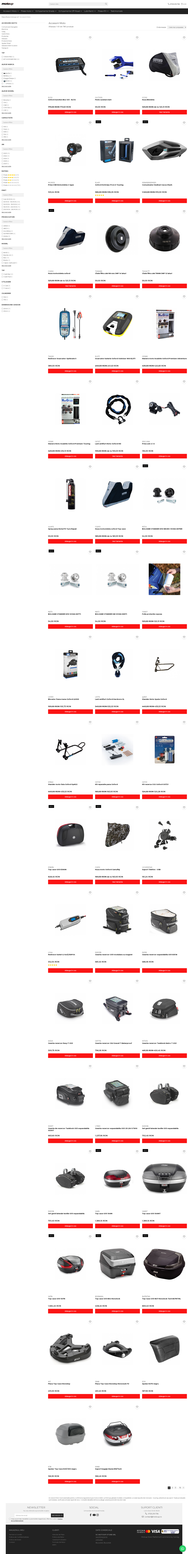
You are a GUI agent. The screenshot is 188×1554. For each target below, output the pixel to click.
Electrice (5, 29)
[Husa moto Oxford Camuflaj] (117, 835)
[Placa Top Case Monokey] (70, 1349)
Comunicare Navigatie (10, 27)
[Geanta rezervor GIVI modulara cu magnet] (117, 920)
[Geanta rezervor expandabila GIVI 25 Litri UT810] (117, 1093)
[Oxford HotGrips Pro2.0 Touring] (117, 150)
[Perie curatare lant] (117, 65)
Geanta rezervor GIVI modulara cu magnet (113, 955)
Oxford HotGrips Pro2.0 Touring (109, 185)
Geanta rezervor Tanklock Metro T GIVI (159, 1043)
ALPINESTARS (8, 233)
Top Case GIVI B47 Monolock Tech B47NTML (161, 1299)
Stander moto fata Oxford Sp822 (62, 784)
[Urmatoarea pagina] (183, 1487)
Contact (12, 1542)
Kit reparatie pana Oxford (106, 784)
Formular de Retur (58, 1542)
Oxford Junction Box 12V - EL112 (62, 100)
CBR (5, 105)
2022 (5, 156)
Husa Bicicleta (148, 100)
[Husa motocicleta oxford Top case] (117, 494)
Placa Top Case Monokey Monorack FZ (112, 1384)
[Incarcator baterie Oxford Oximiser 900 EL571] (117, 324)
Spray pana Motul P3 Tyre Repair (62, 529)
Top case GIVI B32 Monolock (107, 1299)
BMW (7, 81)
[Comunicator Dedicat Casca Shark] (164, 150)
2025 (5, 161)
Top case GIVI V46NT (151, 1213)
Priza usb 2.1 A (148, 444)
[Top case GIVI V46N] (117, 1179)
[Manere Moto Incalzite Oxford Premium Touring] (70, 409)
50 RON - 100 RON (10, 202)
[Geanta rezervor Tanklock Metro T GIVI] (164, 1008)
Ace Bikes (7, 231)
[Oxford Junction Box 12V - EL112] (70, 65)
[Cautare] (106, 4)
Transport (5, 48)
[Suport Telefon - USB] (164, 835)
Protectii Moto (7, 41)
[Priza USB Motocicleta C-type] (70, 150)
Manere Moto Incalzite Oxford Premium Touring (69, 444)
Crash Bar (7, 274)
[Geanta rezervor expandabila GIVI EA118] (164, 920)
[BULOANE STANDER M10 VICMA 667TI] (70, 579)
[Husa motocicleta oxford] (70, 238)
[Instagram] (97, 1515)
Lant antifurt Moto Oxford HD (108, 444)
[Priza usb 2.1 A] (164, 409)
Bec (5, 258)
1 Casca (6, 288)
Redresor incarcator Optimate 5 (62, 359)
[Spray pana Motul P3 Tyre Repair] (70, 494)
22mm (6, 308)
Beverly (6, 100)
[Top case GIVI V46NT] (164, 1179)
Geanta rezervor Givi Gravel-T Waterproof (113, 1043)
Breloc (6, 260)
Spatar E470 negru (150, 1384)
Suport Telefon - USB (151, 869)
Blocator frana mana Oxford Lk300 (63, 699)
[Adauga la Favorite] (90, 37)
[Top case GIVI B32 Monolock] (117, 1264)
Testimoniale (117, 11)
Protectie (5, 36)
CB (5, 102)
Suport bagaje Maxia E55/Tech (108, 1469)
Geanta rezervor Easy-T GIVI (60, 1043)
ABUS (6, 228)
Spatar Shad (6, 43)
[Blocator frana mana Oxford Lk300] (70, 664)
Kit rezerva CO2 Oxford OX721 (155, 784)
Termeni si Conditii (15, 1534)
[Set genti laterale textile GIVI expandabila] (164, 1093)
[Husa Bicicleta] (164, 65)
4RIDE (6, 226)
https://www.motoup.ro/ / (10, 17)
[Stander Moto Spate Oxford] (164, 664)
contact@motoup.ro (153, 1517)
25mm (6, 311)
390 (5, 137)
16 (180, 1488)
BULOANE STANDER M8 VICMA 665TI (111, 614)
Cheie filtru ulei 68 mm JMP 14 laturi (110, 273)
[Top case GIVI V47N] (70, 1264)
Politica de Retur (58, 1537)
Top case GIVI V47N (56, 1299)
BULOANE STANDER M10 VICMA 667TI (64, 614)
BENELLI (7, 76)
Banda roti (7, 255)
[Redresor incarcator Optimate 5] (70, 324)
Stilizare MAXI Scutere (9, 45)
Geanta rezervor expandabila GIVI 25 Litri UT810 (116, 1128)
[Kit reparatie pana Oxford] (117, 749)
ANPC (54, 1545)
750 (5, 300)
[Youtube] (94, 1515)
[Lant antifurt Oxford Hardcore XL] (117, 664)
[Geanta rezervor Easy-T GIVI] (70, 1008)
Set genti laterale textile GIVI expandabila (160, 1128)
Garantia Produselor (59, 1540)
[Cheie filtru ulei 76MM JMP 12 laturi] (164, 238)
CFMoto (8, 83)
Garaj (3, 31)
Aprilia (7, 73)
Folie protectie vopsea (152, 614)
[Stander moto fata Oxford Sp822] (70, 749)
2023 (5, 153)
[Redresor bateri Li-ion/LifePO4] (70, 920)
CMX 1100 (7, 107)
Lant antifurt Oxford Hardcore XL (109, 699)
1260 (5, 132)
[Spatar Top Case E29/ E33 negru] (70, 1434)
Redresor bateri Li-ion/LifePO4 (61, 955)
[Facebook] (90, 1515)
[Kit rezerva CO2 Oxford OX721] (164, 749)
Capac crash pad (10, 263)
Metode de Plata (58, 1534)
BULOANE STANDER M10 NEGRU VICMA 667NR (162, 529)
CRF (5, 110)
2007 (5, 163)
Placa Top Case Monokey (59, 1384)
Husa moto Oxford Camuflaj (107, 869)
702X (5, 129)
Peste (6, 175)
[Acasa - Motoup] (12, 4)
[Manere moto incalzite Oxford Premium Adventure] (164, 324)
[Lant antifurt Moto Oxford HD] (117, 409)
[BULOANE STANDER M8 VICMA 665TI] (117, 579)
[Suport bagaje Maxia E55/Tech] (117, 1434)
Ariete (6, 236)
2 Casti (6, 285)
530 (5, 126)
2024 (5, 158)
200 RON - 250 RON (10, 209)
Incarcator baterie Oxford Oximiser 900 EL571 (115, 359)
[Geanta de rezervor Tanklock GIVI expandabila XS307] (70, 1093)
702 (5, 134)
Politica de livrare (15, 1540)
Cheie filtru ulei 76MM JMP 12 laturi (157, 273)
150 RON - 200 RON (10, 207)
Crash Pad (7, 277)
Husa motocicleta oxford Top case (110, 529)
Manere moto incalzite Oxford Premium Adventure (164, 359)
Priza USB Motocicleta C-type (61, 185)
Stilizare (4, 38)
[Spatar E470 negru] (164, 1349)
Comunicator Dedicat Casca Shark (157, 185)
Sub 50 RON (8, 199)
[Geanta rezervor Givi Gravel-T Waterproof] (117, 1008)
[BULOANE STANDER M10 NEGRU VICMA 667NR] (164, 494)
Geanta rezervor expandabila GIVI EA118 (159, 955)
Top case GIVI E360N (57, 869)
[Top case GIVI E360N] (70, 835)
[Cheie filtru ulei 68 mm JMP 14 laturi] (117, 238)
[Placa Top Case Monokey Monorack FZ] (117, 1349)
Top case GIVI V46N (103, 1213)
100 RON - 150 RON (10, 204)
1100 (5, 297)
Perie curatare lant (103, 100)
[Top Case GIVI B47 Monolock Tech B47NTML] (164, 1264)
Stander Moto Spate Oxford (154, 699)
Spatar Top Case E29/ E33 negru (62, 1469)
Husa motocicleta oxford (59, 273)
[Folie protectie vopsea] (164, 579)
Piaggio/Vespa (9, 78)
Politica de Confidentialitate (19, 1537)
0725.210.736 (153, 1514)
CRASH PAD (8, 57)
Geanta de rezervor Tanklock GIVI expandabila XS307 (68, 1129)
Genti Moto (6, 34)
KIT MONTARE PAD (10, 59)
